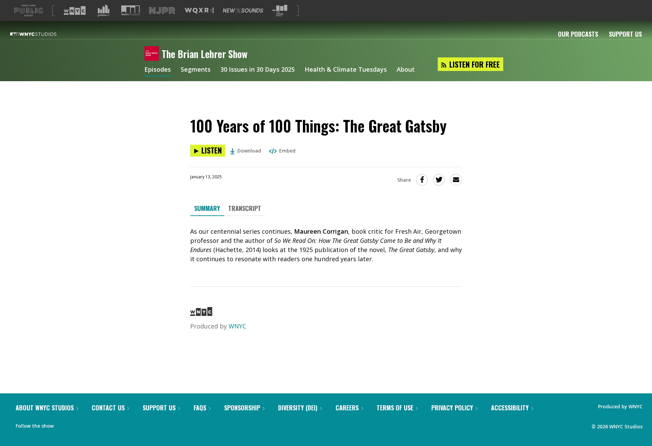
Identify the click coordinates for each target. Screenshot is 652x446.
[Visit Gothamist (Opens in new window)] (103, 10)
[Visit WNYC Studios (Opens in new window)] (130, 10)
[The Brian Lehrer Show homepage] (153, 54)
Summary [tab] (207, 208)
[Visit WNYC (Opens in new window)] (75, 10)
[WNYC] (201, 313)
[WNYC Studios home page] (41, 34)
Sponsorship (242, 407)
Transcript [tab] (244, 208)
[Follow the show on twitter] (77, 424)
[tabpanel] (326, 245)
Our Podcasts (578, 34)
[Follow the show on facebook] (63, 424)
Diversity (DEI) (298, 407)
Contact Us (108, 407)
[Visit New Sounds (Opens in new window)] (243, 10)
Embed (287, 150)
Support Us (625, 34)
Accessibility (510, 407)
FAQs (200, 407)
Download (249, 150)
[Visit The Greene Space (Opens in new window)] (279, 11)
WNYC (237, 326)
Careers (347, 407)
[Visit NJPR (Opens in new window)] (162, 10)
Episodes (157, 70)
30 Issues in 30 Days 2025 (257, 70)
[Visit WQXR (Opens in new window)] (199, 10)
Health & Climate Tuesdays (346, 70)
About (406, 70)
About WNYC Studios (45, 407)
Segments (196, 70)
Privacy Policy (452, 407)
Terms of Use (395, 407)
